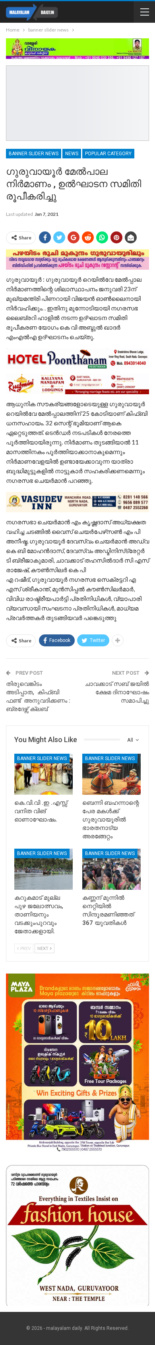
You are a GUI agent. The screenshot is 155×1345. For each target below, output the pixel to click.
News (71, 153)
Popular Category (108, 153)
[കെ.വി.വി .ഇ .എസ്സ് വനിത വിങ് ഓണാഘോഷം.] (43, 774)
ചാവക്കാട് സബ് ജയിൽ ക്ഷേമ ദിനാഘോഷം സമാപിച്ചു (117, 692)
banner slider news (33, 153)
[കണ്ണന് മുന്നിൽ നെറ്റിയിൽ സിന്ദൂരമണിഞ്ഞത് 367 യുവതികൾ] (111, 869)
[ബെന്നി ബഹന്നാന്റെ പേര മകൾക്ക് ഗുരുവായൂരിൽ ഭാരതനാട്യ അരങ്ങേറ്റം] (111, 774)
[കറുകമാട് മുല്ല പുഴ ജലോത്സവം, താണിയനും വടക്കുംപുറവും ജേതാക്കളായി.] (43, 869)
